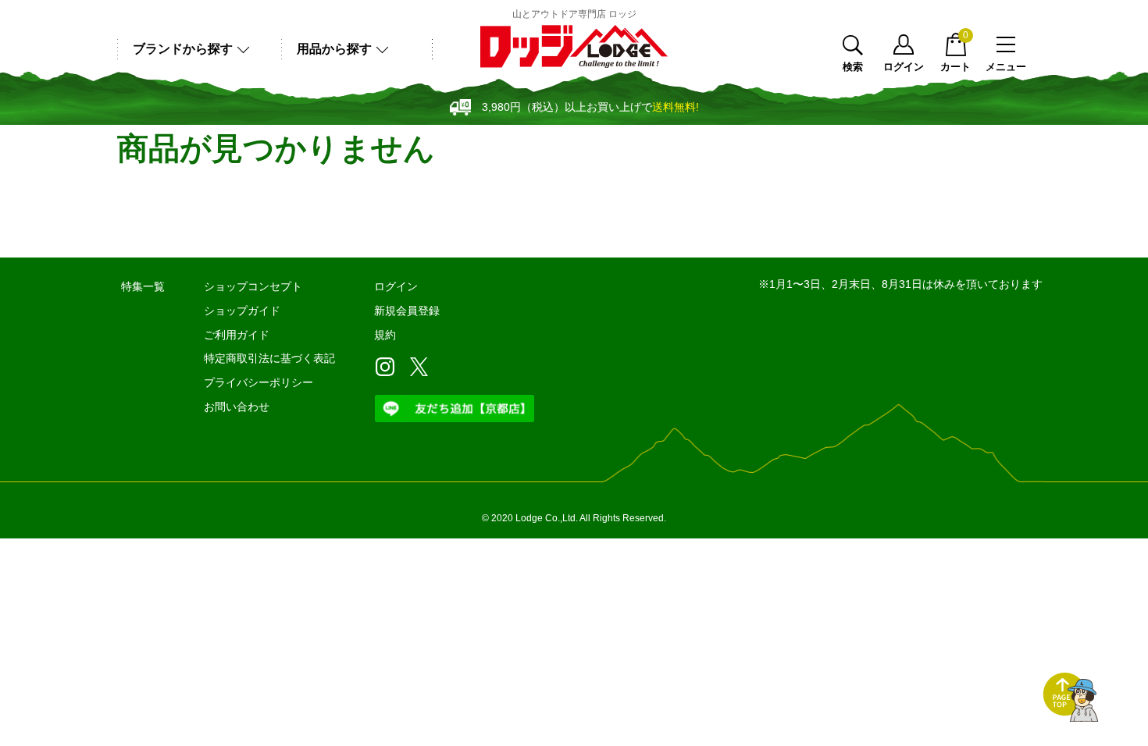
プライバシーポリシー (258, 382)
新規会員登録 (407, 310)
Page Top (1071, 698)
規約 (385, 335)
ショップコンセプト (253, 286)
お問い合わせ (236, 406)
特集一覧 (143, 286)
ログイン (903, 66)
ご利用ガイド (236, 335)
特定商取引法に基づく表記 (269, 358)
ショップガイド (242, 310)
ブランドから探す (183, 48)
